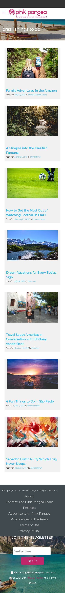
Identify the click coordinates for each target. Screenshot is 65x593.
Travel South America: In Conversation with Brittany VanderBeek (26, 339)
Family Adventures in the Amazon (31, 90)
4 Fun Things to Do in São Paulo (30, 401)
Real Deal (35, 348)
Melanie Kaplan (33, 405)
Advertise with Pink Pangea (29, 513)
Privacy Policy (29, 531)
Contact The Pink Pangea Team (29, 502)
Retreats (29, 508)
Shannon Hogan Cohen (37, 94)
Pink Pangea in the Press (29, 519)
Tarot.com (32, 281)
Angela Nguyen (36, 468)
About (29, 496)
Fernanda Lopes (38, 219)
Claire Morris (35, 157)
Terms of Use (29, 525)
